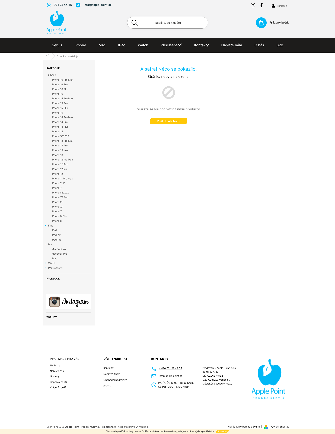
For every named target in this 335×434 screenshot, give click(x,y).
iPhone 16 (57, 93)
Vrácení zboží (58, 387)
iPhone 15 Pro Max (62, 98)
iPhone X (57, 211)
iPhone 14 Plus (60, 126)
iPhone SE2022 (60, 136)
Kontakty (55, 365)
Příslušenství (55, 267)
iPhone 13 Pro (60, 145)
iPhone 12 (57, 173)
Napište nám (57, 370)
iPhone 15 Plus (60, 107)
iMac (54, 258)
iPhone (52, 74)
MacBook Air (59, 249)
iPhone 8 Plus (59, 216)
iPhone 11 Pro (59, 183)
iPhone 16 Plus (60, 89)
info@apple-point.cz (170, 375)
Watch (51, 263)
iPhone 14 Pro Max (62, 117)
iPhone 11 (57, 187)
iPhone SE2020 (60, 192)
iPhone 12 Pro (59, 164)
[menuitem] (57, 45)
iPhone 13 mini (60, 150)
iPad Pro (56, 239)
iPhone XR (57, 206)
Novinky (54, 376)
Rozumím (222, 431)
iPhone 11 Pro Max (62, 178)
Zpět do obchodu (168, 121)
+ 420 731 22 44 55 (170, 368)
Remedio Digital (251, 426)
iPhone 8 (57, 220)
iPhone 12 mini (60, 168)
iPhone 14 (57, 131)
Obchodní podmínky (115, 379)
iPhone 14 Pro (60, 121)
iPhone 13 (57, 154)
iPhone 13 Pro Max (62, 140)
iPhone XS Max (60, 197)
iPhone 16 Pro (60, 84)
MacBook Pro (59, 253)
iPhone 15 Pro (60, 103)
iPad (50, 225)
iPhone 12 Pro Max (62, 159)
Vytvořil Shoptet (279, 426)
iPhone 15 (57, 112)
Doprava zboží (58, 381)
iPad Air (56, 234)
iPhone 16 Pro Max (62, 79)
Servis (106, 385)
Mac (50, 244)
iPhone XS (57, 201)
